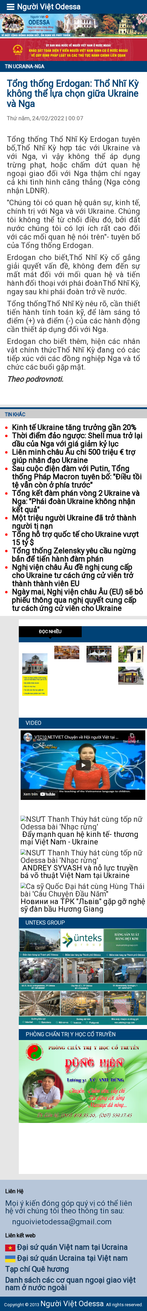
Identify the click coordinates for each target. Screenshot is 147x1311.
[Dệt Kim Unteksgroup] (83, 1022)
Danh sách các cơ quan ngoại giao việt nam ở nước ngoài (70, 1284)
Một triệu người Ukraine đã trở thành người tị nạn (74, 522)
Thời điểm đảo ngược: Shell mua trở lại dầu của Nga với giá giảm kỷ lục (77, 439)
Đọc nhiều (50, 631)
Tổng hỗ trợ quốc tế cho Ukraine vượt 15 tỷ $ (75, 538)
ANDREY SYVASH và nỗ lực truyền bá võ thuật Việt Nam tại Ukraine (79, 872)
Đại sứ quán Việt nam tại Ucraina (72, 1247)
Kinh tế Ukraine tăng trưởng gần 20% (74, 427)
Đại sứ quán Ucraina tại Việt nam (72, 1258)
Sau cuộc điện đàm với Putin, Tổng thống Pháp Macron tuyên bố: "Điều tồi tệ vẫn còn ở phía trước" (77, 476)
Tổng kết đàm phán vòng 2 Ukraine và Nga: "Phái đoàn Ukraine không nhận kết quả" (76, 501)
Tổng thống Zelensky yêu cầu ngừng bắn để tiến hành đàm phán (74, 554)
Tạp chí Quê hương (37, 1269)
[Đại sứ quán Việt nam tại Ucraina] (35, 671)
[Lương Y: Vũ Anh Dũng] (83, 1120)
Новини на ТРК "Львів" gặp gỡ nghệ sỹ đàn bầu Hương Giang (83, 905)
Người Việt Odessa (72, 1303)
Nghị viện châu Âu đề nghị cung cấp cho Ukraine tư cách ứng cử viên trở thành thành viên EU (72, 575)
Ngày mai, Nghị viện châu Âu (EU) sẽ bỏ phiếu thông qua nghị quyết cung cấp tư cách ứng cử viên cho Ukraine (77, 600)
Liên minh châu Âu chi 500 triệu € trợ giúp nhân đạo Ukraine (73, 456)
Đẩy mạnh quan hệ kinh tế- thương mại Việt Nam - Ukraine (79, 838)
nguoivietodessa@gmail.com (62, 1222)
